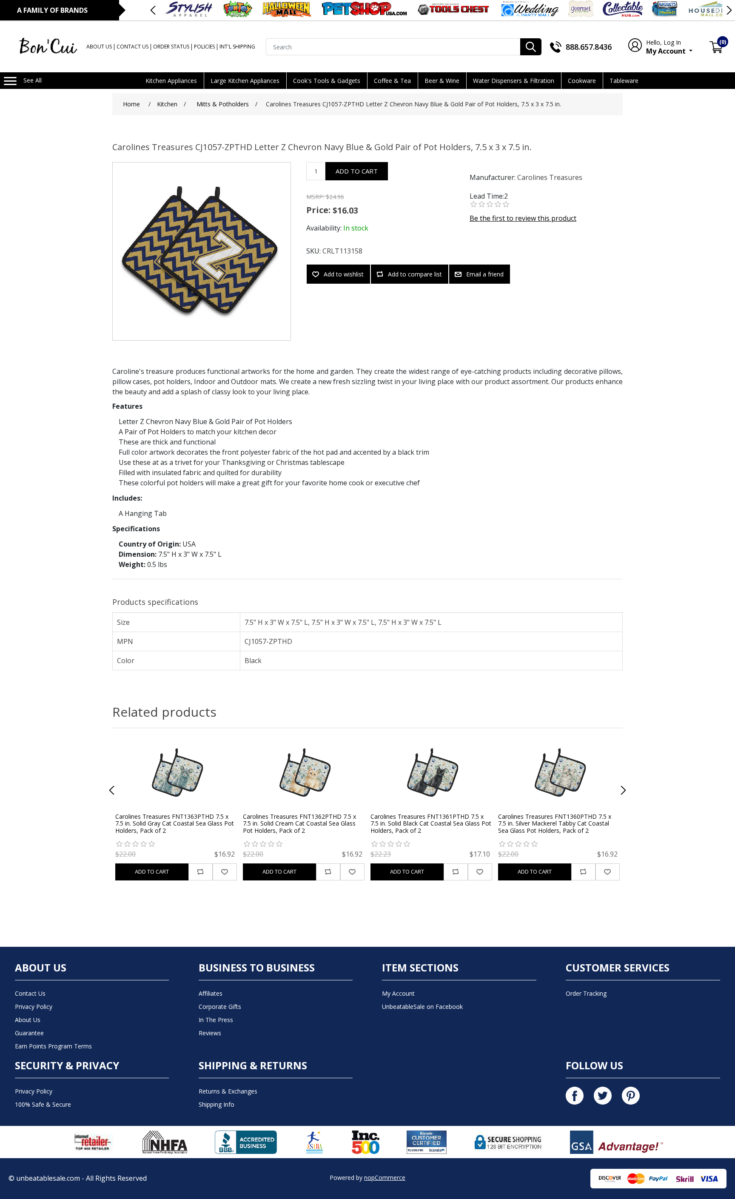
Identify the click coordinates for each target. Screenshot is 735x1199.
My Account (666, 47)
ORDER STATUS (171, 46)
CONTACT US (132, 46)
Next (728, 10)
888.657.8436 (589, 47)
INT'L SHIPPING (237, 46)
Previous (153, 10)
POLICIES (204, 46)
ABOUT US (99, 46)
